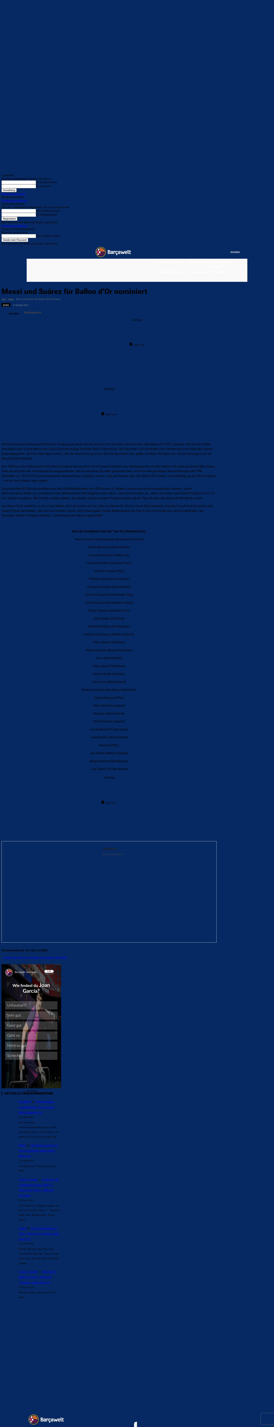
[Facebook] (204, 252)
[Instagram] (212, 252)
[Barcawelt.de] (113, 252)
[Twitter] (220, 252)
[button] (242, 278)
